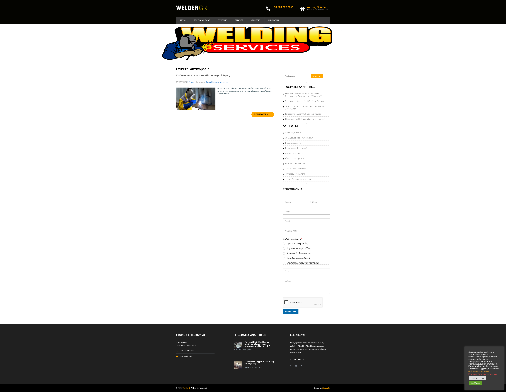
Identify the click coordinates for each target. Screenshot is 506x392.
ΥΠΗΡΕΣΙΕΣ (255, 20)
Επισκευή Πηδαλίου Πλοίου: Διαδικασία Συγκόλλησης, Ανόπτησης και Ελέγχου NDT (303, 95)
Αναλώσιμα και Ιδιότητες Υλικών (299, 138)
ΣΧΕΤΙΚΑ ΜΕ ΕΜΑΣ (202, 20)
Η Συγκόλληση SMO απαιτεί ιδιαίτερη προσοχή (305, 119)
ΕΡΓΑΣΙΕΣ (239, 20)
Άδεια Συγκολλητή (293, 133)
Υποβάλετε (290, 311)
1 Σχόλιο (190, 82)
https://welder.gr (186, 356)
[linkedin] (301, 365)
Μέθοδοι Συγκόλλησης (295, 164)
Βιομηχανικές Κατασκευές (296, 148)
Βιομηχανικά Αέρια (293, 143)
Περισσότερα (262, 114)
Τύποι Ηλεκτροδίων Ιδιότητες (298, 179)
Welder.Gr (187, 388)
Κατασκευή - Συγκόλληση (298, 253)
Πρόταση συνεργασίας (297, 243)
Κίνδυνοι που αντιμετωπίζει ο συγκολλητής (203, 75)
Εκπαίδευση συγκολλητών (299, 258)
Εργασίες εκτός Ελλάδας (299, 248)
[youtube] (296, 365)
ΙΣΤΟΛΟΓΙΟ (222, 20)
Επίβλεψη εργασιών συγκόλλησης (303, 263)
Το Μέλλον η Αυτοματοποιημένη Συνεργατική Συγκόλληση (304, 107)
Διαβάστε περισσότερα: (478, 371)
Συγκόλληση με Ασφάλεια (217, 82)
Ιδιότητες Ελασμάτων (294, 158)
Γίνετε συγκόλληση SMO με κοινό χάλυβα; (303, 114)
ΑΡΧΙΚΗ (183, 20)
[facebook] (291, 365)
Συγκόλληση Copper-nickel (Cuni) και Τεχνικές (304, 101)
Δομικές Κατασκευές (294, 153)
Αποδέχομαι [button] (475, 383)
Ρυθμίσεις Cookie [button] (477, 378)
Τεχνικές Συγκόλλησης (295, 174)
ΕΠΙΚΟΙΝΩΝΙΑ (273, 20)
